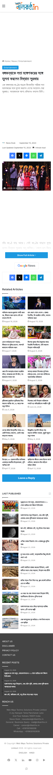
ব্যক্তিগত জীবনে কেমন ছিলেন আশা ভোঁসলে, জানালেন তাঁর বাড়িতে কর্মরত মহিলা (39, 462)
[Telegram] (41, 156)
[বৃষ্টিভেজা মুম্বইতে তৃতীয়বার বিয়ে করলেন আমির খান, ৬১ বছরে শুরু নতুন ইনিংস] (13, 391)
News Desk (10, 143)
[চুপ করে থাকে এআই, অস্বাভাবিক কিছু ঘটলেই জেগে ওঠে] (10, 558)
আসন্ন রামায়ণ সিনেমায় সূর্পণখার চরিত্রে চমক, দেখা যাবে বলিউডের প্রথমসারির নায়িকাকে (39, 374)
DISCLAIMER (8, 646)
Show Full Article (26, 255)
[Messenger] (26, 156)
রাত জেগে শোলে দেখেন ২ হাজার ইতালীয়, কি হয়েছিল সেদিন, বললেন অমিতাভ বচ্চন (39, 315)
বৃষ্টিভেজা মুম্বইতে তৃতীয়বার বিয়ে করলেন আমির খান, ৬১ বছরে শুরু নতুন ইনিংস (12, 403)
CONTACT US (8, 655)
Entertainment (25, 61)
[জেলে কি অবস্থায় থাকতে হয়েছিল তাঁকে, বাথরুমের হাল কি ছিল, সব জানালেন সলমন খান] (13, 361)
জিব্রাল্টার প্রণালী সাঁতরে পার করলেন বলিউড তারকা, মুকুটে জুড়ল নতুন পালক (39, 433)
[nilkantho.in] (26, 6)
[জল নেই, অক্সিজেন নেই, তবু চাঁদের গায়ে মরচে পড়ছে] (10, 532)
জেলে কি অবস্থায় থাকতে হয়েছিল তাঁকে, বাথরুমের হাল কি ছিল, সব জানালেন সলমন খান (13, 374)
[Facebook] (12, 156)
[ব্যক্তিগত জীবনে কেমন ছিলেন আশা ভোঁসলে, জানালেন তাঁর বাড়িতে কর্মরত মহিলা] (39, 450)
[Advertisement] (26, 35)
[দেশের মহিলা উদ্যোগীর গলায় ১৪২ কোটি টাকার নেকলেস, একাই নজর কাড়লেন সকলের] (13, 420)
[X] (19, 156)
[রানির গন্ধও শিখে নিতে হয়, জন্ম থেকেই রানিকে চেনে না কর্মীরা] (10, 584)
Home (7, 61)
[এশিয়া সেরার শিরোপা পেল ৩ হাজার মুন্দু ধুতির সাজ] (10, 545)
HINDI (31, 753)
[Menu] (3, 7)
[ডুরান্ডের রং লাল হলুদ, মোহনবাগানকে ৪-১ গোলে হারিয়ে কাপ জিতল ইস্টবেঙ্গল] (10, 506)
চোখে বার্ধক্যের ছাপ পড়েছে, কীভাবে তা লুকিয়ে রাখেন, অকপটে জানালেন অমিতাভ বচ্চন (13, 345)
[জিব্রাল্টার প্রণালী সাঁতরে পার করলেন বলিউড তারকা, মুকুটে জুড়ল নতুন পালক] (39, 420)
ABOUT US (7, 641)
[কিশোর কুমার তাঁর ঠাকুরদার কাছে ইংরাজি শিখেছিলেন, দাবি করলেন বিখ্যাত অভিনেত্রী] (39, 332)
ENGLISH (23, 753)
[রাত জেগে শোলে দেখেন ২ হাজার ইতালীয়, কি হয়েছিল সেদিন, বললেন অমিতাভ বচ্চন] (39, 303)
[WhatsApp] (34, 156)
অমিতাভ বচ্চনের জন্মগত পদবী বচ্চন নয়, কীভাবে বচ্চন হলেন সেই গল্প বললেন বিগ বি (13, 315)
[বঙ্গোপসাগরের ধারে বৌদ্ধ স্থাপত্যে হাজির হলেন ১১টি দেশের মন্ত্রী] (10, 610)
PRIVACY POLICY (10, 650)
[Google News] (26, 266)
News (14, 61)
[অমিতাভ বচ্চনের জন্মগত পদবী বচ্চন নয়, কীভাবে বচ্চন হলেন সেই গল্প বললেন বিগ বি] (13, 303)
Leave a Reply (26, 478)
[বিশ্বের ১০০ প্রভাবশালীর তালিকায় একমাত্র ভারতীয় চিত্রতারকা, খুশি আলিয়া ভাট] (13, 450)
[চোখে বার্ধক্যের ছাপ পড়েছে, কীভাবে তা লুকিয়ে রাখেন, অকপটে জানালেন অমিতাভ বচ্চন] (13, 332)
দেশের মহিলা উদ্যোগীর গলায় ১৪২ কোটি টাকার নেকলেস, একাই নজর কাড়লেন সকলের (13, 433)
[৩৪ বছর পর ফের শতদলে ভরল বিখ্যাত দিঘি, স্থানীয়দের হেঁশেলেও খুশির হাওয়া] (10, 597)
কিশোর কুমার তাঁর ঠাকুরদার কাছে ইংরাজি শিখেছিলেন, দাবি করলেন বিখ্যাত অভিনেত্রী (38, 345)
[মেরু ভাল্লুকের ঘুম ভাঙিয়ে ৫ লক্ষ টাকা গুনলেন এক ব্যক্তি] (10, 623)
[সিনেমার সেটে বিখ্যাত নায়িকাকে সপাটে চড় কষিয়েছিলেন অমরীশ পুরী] (39, 391)
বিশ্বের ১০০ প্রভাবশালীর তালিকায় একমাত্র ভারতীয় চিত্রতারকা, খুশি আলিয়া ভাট (13, 462)
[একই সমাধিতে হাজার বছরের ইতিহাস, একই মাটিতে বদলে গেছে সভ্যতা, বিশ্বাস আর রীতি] (10, 571)
